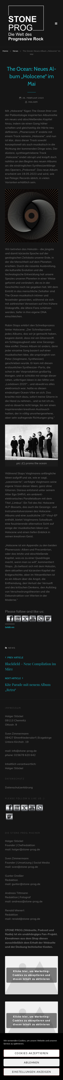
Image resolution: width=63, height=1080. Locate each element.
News (15, 51)
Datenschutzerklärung (19, 787)
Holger (33, 102)
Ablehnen (31, 1062)
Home (5, 51)
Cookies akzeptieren (31, 1053)
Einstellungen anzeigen (31, 1071)
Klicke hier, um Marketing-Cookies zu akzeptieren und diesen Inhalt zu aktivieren (31, 975)
